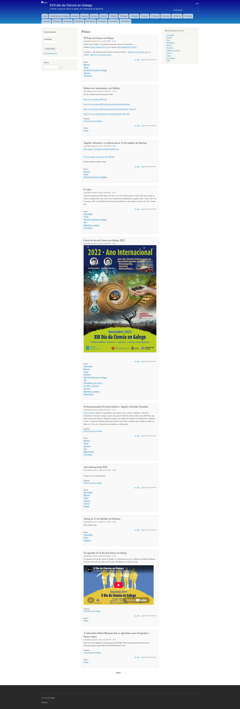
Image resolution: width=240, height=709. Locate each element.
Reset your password (50, 53)
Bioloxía (87, 64)
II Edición (113, 16)
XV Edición (102, 21)
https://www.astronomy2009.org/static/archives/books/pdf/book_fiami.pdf (110, 109)
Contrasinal (48, 39)
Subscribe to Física (83, 678)
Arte (85, 222)
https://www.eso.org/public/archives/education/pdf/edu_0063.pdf (106, 114)
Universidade (170, 58)
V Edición (144, 16)
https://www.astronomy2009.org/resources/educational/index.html (107, 104)
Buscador (74, 16)
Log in (143, 59)
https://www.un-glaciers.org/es (101, 54)
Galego (86, 506)
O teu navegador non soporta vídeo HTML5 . (100, 157)
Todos (168, 60)
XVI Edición (113, 21)
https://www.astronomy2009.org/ (95, 99)
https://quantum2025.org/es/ (127, 47)
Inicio (197, 3)
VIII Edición (177, 16)
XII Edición (68, 21)
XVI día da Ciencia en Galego (95, 70)
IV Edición (134, 16)
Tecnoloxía (88, 75)
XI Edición (56, 21)
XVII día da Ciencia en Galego (71, 5)
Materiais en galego (91, 225)
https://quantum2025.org (99, 47)
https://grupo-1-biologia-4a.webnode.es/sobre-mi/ (101, 149)
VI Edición (154, 16)
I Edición (103, 16)
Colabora (84, 16)
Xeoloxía (87, 446)
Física (86, 67)
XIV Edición (90, 21)
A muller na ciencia (91, 386)
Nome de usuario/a (50, 32)
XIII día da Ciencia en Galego (95, 177)
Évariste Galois (89, 413)
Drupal (52, 698)
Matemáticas (89, 394)
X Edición (46, 21)
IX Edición (188, 16)
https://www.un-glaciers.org (138, 52)
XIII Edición (79, 21)
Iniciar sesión (178, 10)
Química (87, 73)
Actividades (88, 214)
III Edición (123, 16)
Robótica (87, 374)
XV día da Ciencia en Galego (93, 121)
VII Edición (166, 16)
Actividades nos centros (93, 383)
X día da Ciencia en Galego (92, 611)
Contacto (94, 16)
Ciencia (87, 503)
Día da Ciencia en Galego (59, 16)
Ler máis (137, 60)
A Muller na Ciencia (173, 50)
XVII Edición (125, 21)
